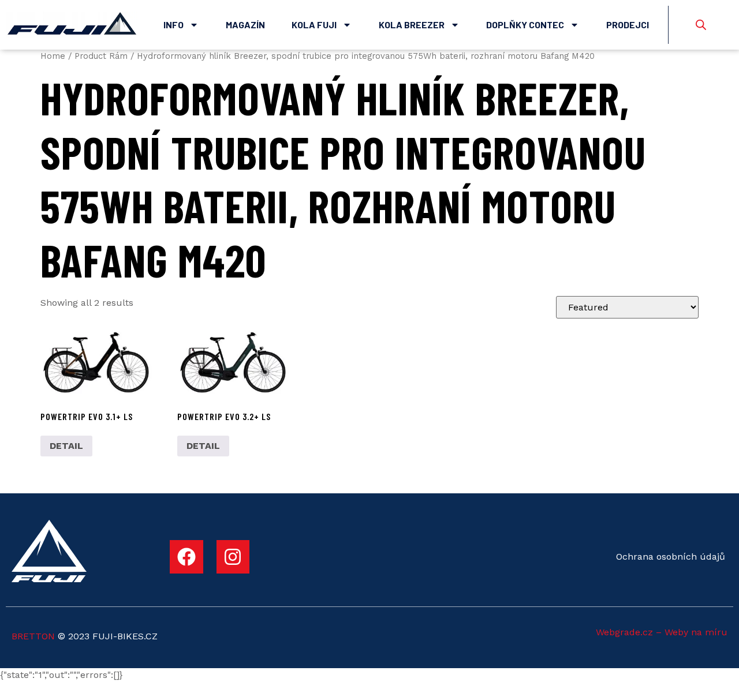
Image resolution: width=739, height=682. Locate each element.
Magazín (245, 24)
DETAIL (66, 445)
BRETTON (33, 636)
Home (52, 56)
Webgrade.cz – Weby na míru (661, 632)
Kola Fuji (314, 24)
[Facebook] (186, 557)
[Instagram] (233, 557)
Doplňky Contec (525, 24)
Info (173, 24)
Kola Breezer (412, 24)
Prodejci (627, 24)
